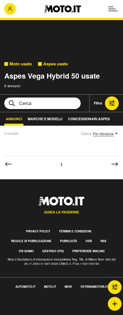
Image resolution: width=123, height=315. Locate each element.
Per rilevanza (103, 133)
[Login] (10, 9)
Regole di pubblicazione (31, 241)
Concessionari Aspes (89, 118)
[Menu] (113, 9)
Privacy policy (38, 231)
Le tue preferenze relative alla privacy (38, 311)
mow (68, 287)
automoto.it (25, 287)
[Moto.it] (62, 8)
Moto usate (20, 64)
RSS (103, 241)
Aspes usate (55, 64)
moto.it (50, 287)
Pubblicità (68, 241)
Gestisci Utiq (53, 251)
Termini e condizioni (75, 231)
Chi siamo (26, 251)
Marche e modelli (45, 118)
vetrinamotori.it (94, 287)
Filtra (98, 103)
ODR (89, 241)
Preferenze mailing (88, 251)
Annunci (14, 118)
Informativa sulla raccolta (25, 305)
